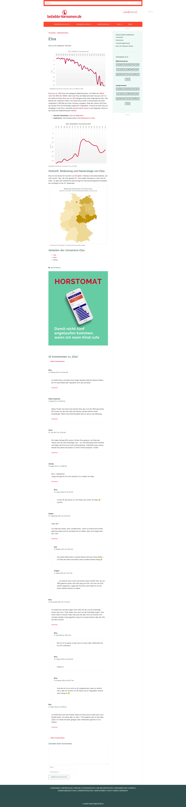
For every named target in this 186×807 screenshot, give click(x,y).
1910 (74, 98)
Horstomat (119, 40)
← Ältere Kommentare (56, 361)
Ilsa (54, 255)
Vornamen (52, 33)
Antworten (54, 387)
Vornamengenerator (123, 43)
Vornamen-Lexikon (83, 24)
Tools (119, 24)
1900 (60, 93)
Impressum (67, 788)
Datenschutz (88, 788)
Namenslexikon (62, 33)
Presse (77, 788)
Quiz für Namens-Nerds (124, 46)
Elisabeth (78, 176)
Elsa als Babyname (76, 115)
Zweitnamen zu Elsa (87, 118)
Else (64, 98)
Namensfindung (103, 24)
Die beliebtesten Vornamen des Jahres (116, 788)
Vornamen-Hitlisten (61, 24)
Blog (130, 24)
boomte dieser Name (80, 108)
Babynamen (100, 791)
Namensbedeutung (67, 791)
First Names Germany (117, 791)
